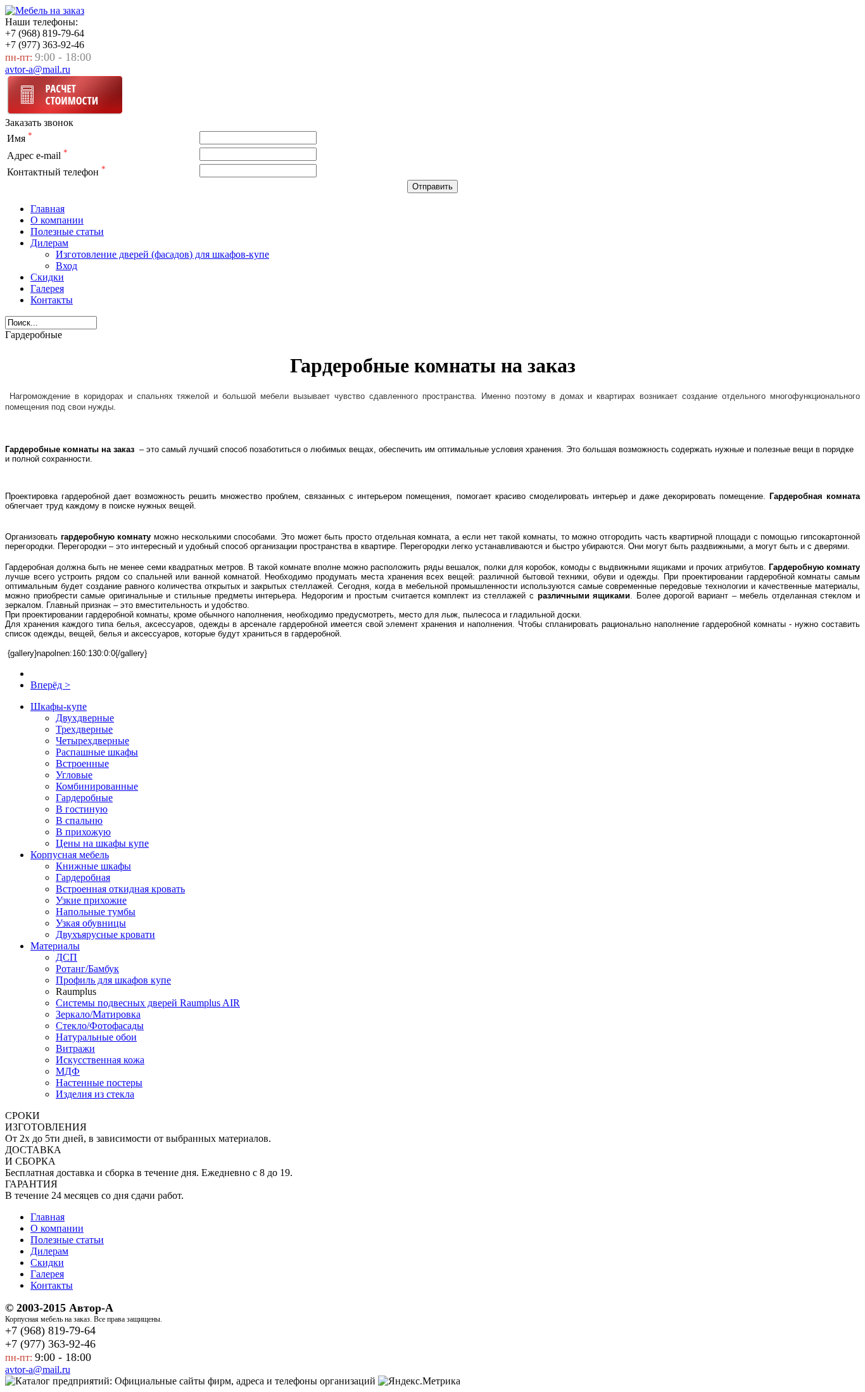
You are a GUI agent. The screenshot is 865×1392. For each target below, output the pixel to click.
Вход (66, 265)
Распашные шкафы (97, 752)
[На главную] (44, 10)
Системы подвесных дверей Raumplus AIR (148, 1002)
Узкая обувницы (91, 923)
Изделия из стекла (95, 1094)
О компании (57, 220)
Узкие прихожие (91, 900)
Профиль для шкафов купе (113, 980)
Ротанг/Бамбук (87, 968)
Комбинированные (97, 786)
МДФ (68, 1071)
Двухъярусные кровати (105, 934)
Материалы (55, 945)
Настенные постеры (99, 1082)
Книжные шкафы (93, 866)
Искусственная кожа (100, 1059)
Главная (47, 208)
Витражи (75, 1048)
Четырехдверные (92, 740)
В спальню (79, 820)
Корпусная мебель (69, 854)
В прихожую (83, 831)
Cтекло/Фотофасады (100, 1025)
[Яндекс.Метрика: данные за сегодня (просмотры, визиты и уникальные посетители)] (419, 1381)
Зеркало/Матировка (98, 1014)
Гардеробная (83, 877)
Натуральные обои (96, 1037)
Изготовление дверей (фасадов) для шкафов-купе (162, 254)
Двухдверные (85, 717)
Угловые (74, 774)
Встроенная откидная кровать (120, 888)
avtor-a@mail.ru (37, 69)
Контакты (51, 299)
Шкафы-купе (58, 706)
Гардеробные (84, 797)
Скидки (47, 277)
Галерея (47, 288)
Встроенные (82, 763)
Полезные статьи (67, 231)
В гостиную (82, 809)
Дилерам (49, 242)
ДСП (66, 957)
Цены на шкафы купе (102, 843)
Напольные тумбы (96, 911)
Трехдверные (84, 729)
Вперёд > (50, 685)
